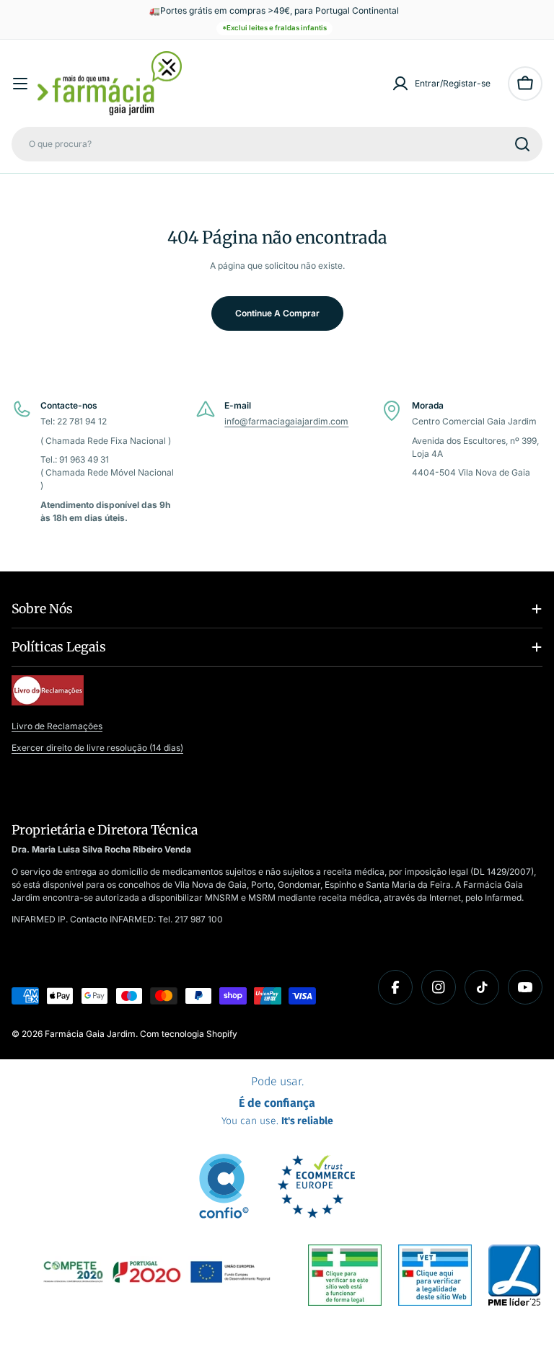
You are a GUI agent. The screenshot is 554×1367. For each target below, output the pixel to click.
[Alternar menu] (20, 83)
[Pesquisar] (522, 144)
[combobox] (277, 144)
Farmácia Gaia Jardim (90, 1033)
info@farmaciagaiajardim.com (286, 421)
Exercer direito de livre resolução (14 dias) (97, 747)
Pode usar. (277, 1101)
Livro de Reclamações (57, 726)
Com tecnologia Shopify (188, 1033)
